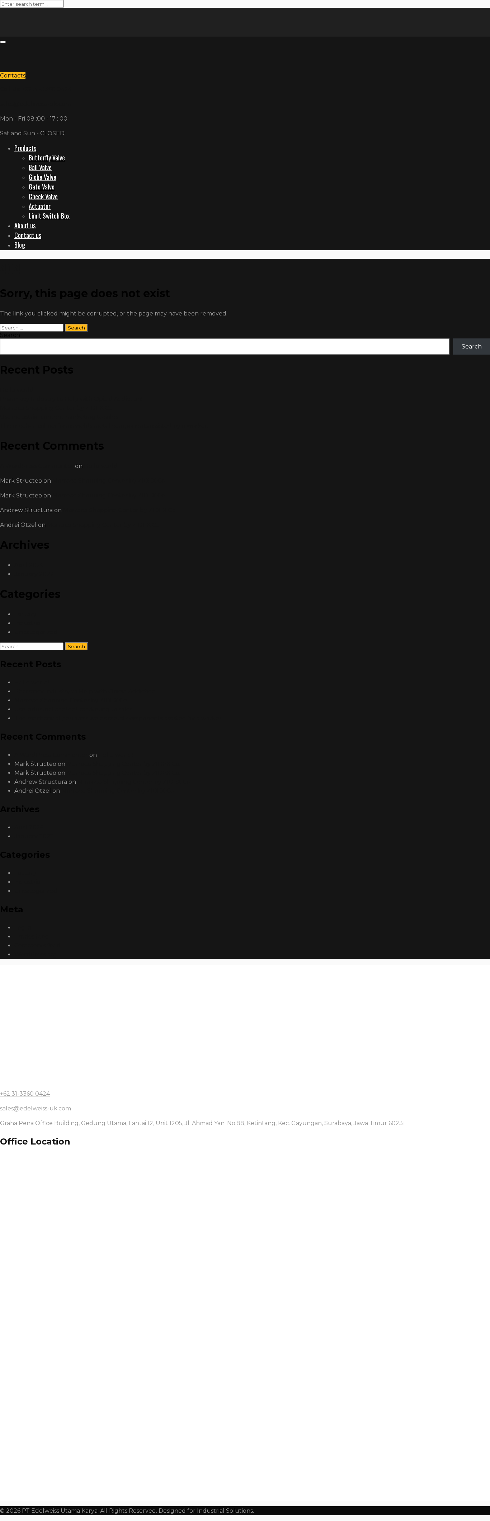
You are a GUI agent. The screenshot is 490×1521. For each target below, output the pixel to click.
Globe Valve (42, 177)
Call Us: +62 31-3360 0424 (36, 89)
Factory (25, 614)
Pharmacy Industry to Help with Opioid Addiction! (71, 399)
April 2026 (28, 565)
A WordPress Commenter (37, 466)
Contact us (27, 235)
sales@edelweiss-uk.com (35, 103)
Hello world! (17, 390)
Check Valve (43, 196)
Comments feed (37, 945)
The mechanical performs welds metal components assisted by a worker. (104, 425)
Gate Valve (42, 186)
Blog (19, 244)
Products (25, 148)
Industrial (28, 623)
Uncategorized (35, 632)
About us (25, 225)
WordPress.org (35, 954)
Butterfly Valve (47, 157)
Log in (23, 927)
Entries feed (31, 936)
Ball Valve (40, 167)
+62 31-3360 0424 (25, 1093)
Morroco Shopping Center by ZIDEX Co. (57, 407)
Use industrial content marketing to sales (59, 416)
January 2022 (34, 574)
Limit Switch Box (49, 215)
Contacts (12, 75)
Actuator (40, 206)
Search (10, 335)
